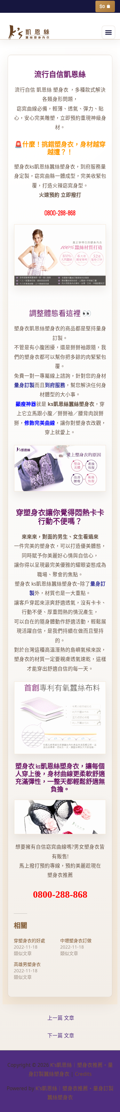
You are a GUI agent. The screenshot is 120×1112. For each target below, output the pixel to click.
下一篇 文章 (60, 1035)
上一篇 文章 (60, 1017)
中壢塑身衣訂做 (76, 940)
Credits (83, 1073)
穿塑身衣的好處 (29, 940)
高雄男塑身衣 (27, 964)
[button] (108, 32)
